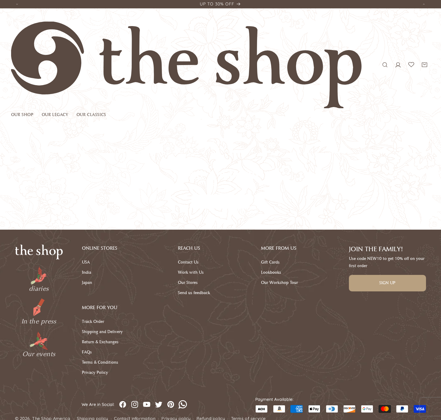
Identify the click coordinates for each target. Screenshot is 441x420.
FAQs (87, 352)
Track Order (93, 321)
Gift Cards (270, 262)
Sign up (387, 282)
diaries (39, 288)
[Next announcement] (423, 4)
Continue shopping (220, 201)
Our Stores (188, 282)
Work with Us (191, 272)
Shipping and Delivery (102, 331)
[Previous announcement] (17, 4)
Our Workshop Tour (279, 282)
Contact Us (188, 262)
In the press (38, 321)
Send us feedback (194, 292)
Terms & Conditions (100, 362)
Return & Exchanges (100, 341)
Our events (38, 354)
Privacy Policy (95, 372)
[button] (26, 116)
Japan (87, 282)
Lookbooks (271, 272)
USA (86, 262)
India (86, 272)
